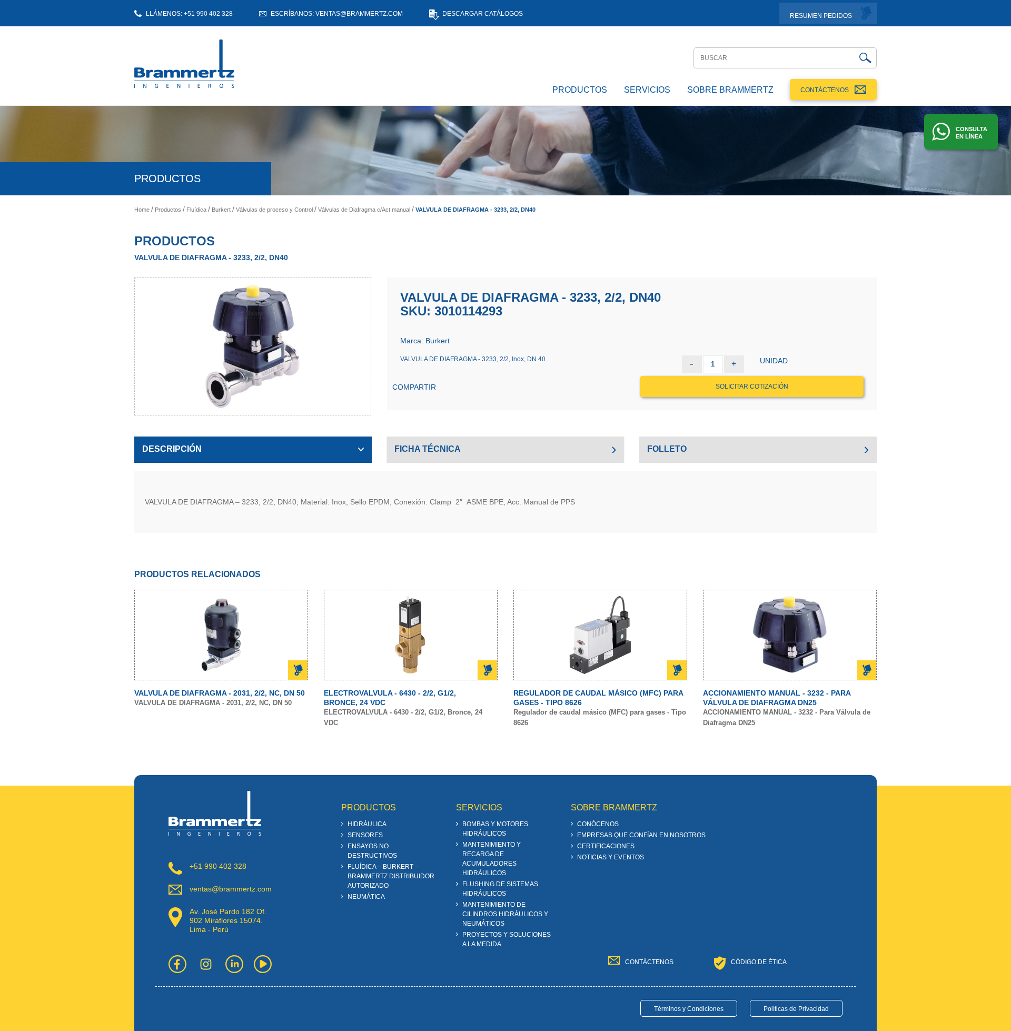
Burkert (221, 209)
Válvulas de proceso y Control (274, 209)
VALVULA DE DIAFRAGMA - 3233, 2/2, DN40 (475, 209)
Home (142, 209)
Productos (168, 209)
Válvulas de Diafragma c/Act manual (364, 209)
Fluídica (196, 209)
